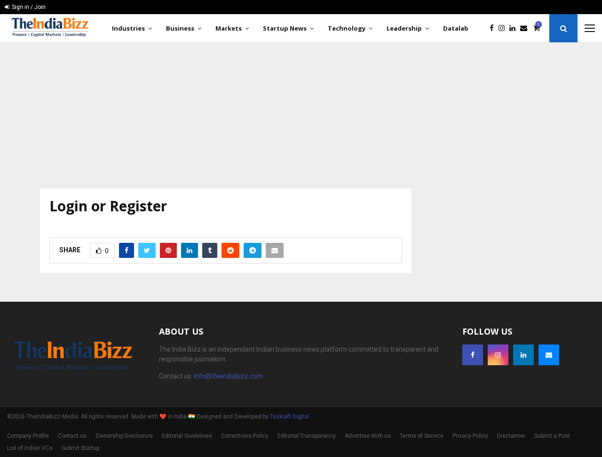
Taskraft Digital (289, 416)
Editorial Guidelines (187, 436)
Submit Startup (80, 448)
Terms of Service (422, 436)
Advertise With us (368, 436)
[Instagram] (504, 28)
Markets (228, 28)
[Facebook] (494, 28)
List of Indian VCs (30, 448)
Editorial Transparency (306, 436)
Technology (346, 28)
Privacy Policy (470, 436)
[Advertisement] (301, 113)
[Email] (526, 28)
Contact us (72, 436)
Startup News (285, 28)
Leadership (404, 28)
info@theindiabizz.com (228, 376)
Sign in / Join (28, 7)
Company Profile (28, 436)
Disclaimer (511, 436)
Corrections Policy (245, 436)
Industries (128, 28)
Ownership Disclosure (124, 436)
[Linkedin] (514, 28)
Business (180, 28)
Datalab (455, 28)
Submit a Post (552, 436)
